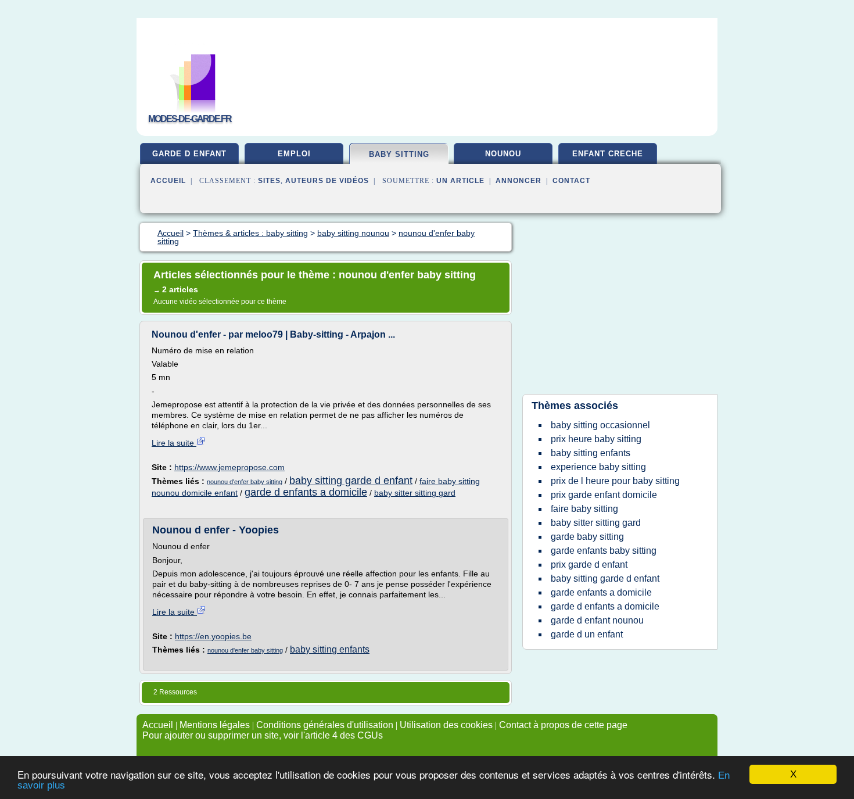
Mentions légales (215, 725)
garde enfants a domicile (601, 592)
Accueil (168, 181)
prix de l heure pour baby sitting (615, 481)
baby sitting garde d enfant (350, 480)
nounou (503, 153)
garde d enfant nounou (597, 620)
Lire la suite (174, 442)
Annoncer (518, 181)
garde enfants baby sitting (603, 551)
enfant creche (607, 153)
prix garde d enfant (589, 564)
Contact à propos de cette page (563, 725)
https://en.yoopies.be (213, 636)
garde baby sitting (587, 537)
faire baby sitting (584, 509)
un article (460, 181)
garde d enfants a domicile (306, 492)
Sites (269, 181)
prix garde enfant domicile (604, 495)
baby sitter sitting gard (414, 492)
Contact (571, 181)
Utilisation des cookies (446, 725)
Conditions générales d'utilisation (324, 725)
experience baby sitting (598, 467)
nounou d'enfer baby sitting (244, 481)
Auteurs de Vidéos (327, 181)
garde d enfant (189, 153)
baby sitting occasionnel (600, 425)
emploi (294, 153)
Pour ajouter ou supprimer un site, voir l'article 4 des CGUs (262, 735)
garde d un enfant (587, 634)
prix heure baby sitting (596, 439)
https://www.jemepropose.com (229, 467)
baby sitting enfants (329, 649)
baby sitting (399, 154)
